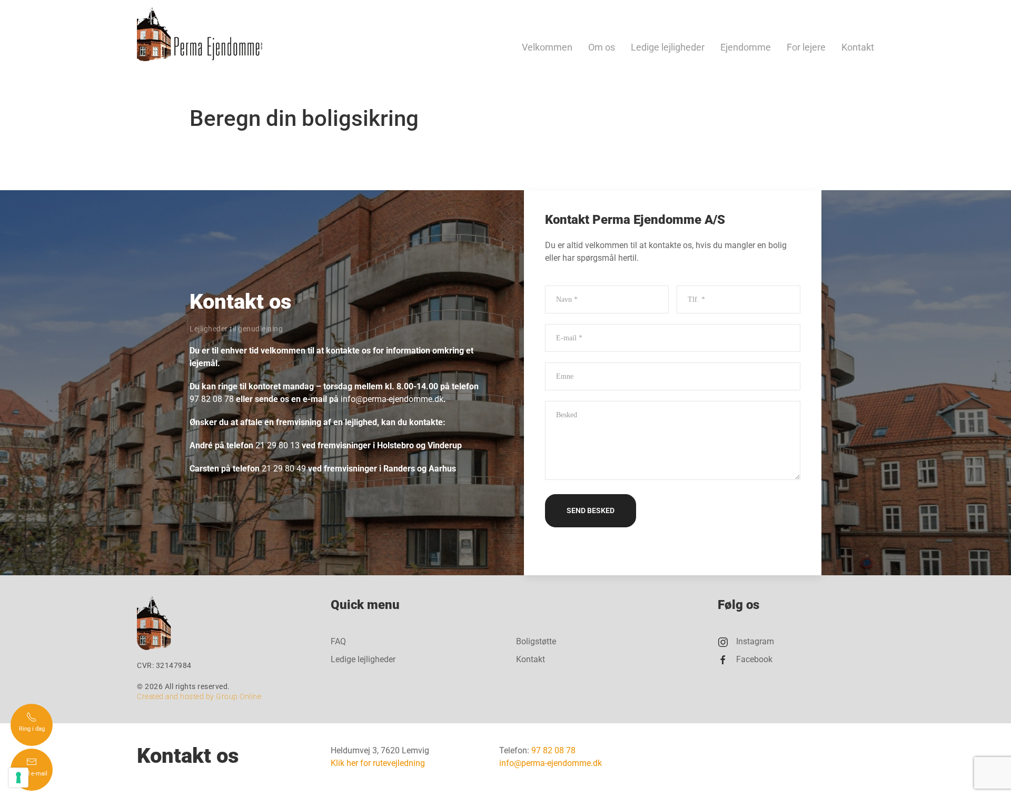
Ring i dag (32, 728)
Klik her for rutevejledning (378, 763)
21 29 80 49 (284, 469)
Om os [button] (601, 47)
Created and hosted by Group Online (199, 696)
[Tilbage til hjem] (199, 34)
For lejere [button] (806, 47)
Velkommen (547, 47)
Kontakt (857, 47)
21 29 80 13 (277, 445)
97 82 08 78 (212, 399)
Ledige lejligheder (668, 47)
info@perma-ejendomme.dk (392, 399)
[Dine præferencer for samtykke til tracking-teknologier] (18, 778)
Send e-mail (31, 773)
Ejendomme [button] (745, 47)
